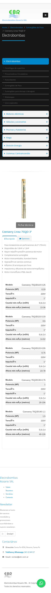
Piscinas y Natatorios (16, 129)
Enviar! (10, 533)
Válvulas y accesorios (16, 121)
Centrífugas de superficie (15, 68)
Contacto (9, 497)
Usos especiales (11, 103)
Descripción (10, 239)
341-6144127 (20, 552)
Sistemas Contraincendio (18, 153)
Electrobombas (16, 27)
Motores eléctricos (15, 114)
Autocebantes (10, 80)
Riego (8, 137)
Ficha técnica (25, 225)
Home (4, 27)
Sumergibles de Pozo (35, 27)
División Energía (14, 145)
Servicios (9, 494)
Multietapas (9, 97)
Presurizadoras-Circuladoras (16, 74)
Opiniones (25, 238)
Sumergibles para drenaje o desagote (20, 91)
